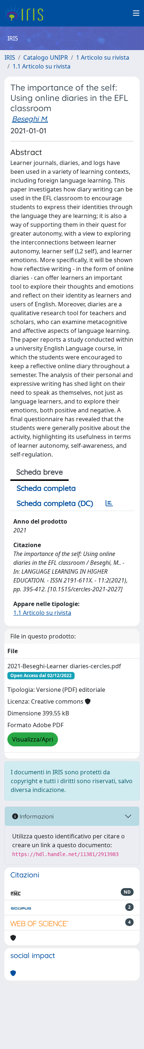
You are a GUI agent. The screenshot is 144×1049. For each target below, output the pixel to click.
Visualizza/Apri (32, 739)
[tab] (109, 503)
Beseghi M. (30, 118)
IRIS (9, 57)
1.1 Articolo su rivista (42, 66)
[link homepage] (26, 13)
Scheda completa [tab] (46, 488)
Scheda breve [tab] (39, 471)
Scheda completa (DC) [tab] (55, 503)
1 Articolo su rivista (102, 57)
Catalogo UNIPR (45, 57)
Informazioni (36, 816)
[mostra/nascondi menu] (136, 13)
